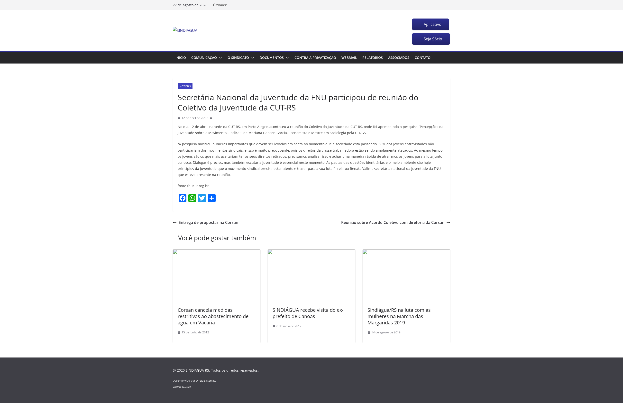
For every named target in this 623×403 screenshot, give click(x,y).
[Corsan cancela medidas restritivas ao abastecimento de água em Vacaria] (216, 253)
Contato (423, 57)
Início (180, 57)
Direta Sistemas (205, 380)
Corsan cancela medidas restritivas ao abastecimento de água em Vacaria (213, 316)
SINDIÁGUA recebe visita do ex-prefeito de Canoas (308, 313)
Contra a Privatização (315, 57)
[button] (219, 57)
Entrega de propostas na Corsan (208, 222)
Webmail (349, 57)
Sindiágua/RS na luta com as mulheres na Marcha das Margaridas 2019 (399, 316)
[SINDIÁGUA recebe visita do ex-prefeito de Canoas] (311, 253)
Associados (398, 57)
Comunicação (204, 57)
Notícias (185, 86)
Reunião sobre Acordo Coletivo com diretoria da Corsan (392, 222)
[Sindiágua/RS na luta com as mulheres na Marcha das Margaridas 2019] (406, 253)
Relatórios (372, 57)
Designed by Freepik (182, 386)
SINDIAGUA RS (197, 370)
